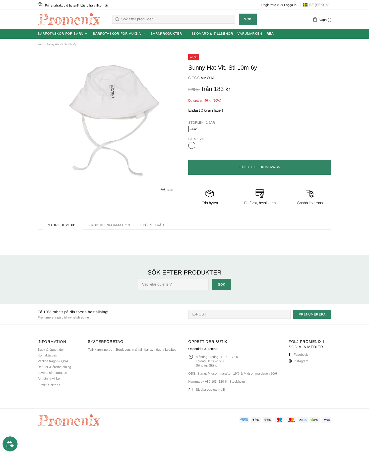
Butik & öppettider (51, 349)
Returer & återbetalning (54, 367)
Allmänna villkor (49, 378)
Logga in (290, 5)
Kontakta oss (47, 355)
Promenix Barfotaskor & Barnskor (69, 19)
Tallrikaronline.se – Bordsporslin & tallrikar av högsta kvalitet (132, 349)
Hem (40, 44)
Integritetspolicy (49, 384)
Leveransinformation (52, 373)
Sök (248, 19)
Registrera (268, 5)
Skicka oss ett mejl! (210, 389)
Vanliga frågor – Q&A (53, 361)
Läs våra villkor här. (94, 5)
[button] (315, 5)
